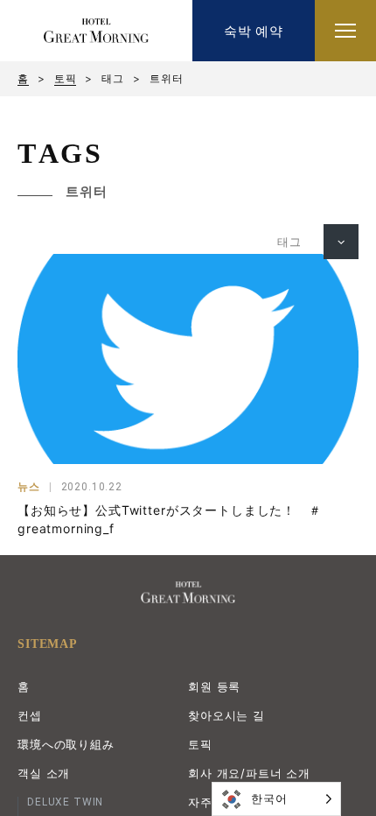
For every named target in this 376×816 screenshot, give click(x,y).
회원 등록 (214, 686)
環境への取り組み (66, 744)
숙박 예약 (253, 31)
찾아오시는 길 (226, 715)
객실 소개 (43, 773)
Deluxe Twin (65, 802)
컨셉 (29, 715)
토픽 (65, 79)
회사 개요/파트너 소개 (249, 773)
